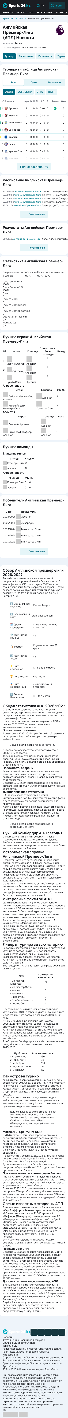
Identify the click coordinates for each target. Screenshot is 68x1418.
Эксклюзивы (44, 12)
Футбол (21, 12)
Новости (8, 12)
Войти (59, 5)
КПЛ (31, 12)
